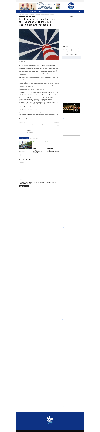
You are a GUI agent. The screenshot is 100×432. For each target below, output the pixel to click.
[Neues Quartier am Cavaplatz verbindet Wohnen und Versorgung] (53, 145)
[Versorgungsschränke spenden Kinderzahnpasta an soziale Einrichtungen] (39, 145)
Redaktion (29, 130)
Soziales (33, 16)
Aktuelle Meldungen (25, 14)
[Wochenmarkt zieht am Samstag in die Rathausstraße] (25, 145)
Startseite (22, 11)
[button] (79, 11)
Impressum (30, 0)
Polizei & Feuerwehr (33, 11)
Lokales (26, 11)
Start (20, 14)
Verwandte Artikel (24, 138)
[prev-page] (20, 155)
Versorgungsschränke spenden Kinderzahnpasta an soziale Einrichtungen (38, 151)
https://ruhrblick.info (30, 132)
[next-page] (21, 155)
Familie (30, 16)
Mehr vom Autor (34, 138)
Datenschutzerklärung (36, 0)
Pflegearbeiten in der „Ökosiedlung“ (26, 124)
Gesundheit (41, 11)
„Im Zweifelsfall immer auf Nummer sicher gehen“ (50, 124)
